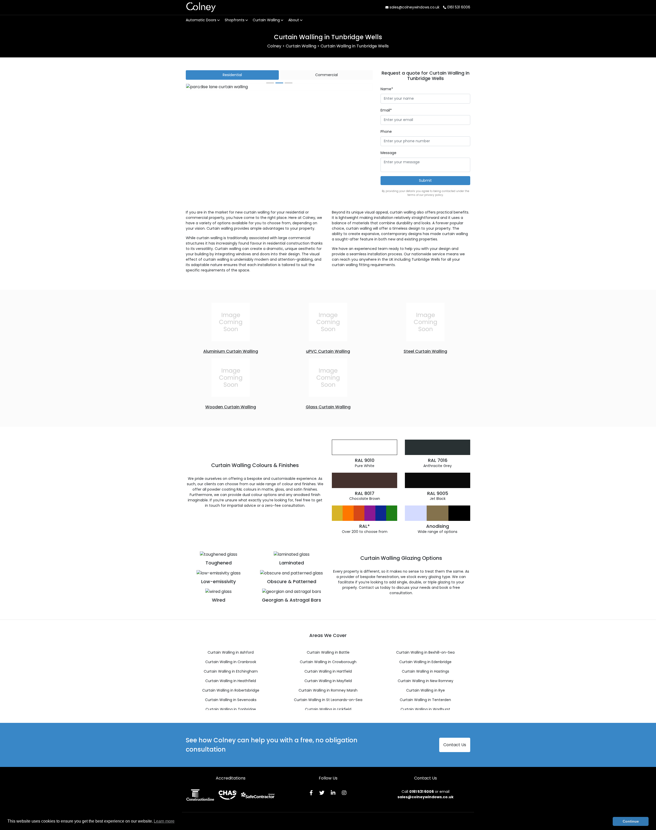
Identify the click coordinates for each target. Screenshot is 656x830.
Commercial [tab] (326, 74)
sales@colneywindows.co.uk (413, 7)
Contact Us (454, 745)
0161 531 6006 (458, 7)
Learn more (164, 821)
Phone (386, 131)
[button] (200, 87)
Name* (387, 89)
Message (388, 152)
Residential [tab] (232, 74)
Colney (201, 7)
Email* (386, 110)
